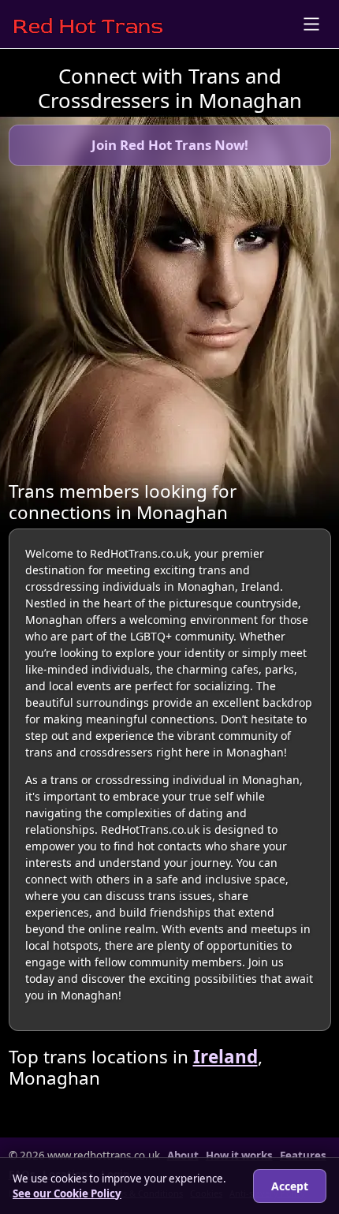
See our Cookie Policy (67, 1193)
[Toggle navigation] (311, 24)
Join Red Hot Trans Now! (169, 145)
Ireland (225, 1056)
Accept (289, 1186)
